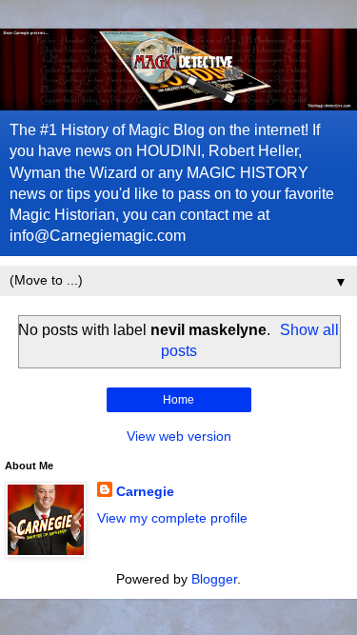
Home (178, 400)
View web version (179, 436)
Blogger (214, 578)
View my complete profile (172, 518)
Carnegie (145, 491)
